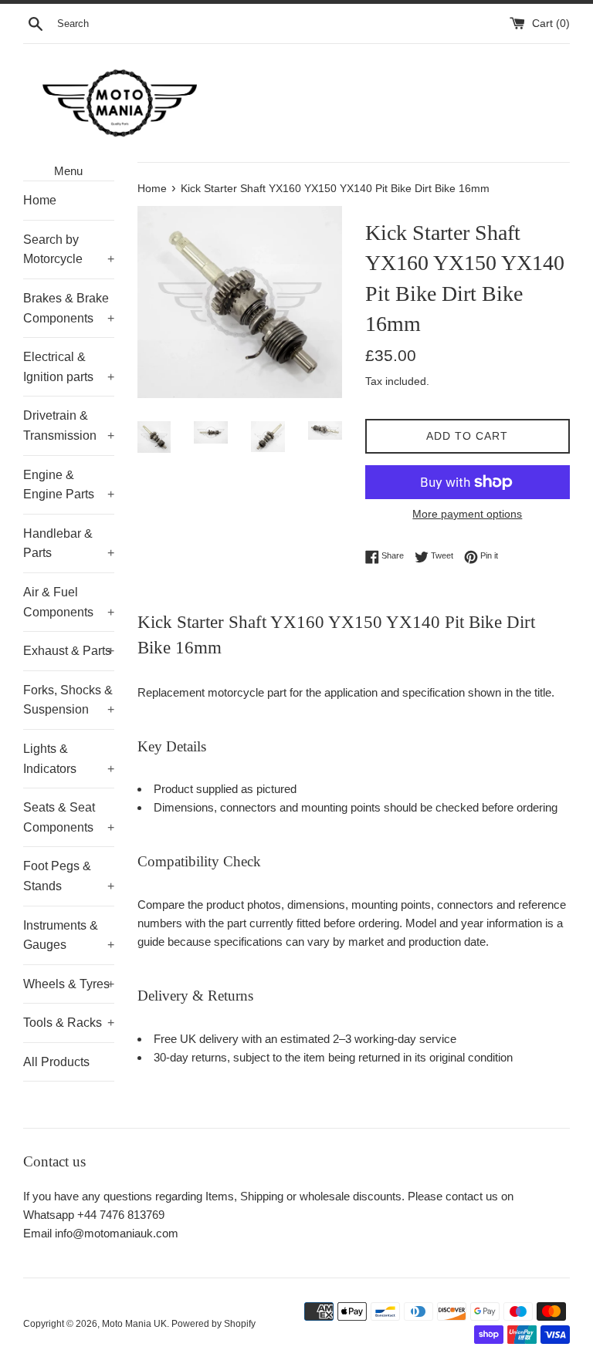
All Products (56, 1061)
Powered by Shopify (213, 1323)
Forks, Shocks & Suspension (68, 700)
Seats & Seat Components (68, 817)
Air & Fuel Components (68, 602)
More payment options (467, 514)
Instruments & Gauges (68, 935)
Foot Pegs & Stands (68, 876)
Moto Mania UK (134, 1323)
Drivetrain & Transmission (68, 425)
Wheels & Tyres (68, 984)
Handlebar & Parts (68, 543)
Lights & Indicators (68, 758)
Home (39, 200)
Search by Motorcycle (68, 249)
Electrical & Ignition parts (68, 366)
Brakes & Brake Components (68, 308)
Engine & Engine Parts (68, 484)
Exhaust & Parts (68, 650)
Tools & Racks (68, 1022)
